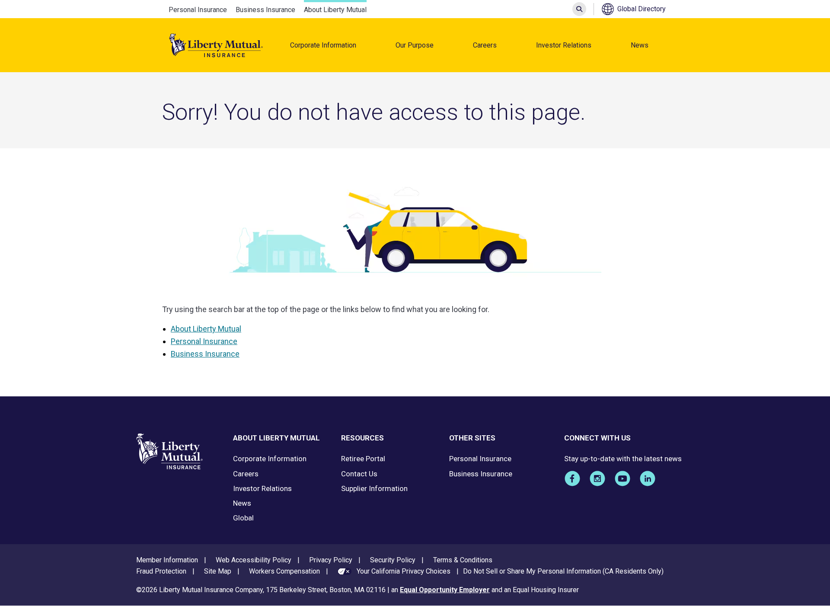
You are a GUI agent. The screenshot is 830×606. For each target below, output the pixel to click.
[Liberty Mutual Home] (216, 45)
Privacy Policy (330, 560)
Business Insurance (265, 10)
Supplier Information (374, 488)
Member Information (167, 560)
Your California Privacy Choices (403, 571)
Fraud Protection (161, 571)
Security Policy (392, 560)
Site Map (217, 571)
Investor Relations (563, 45)
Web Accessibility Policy (253, 560)
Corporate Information (323, 45)
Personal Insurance (198, 10)
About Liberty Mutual (335, 10)
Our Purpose (415, 45)
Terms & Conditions (462, 560)
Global (243, 518)
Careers (485, 45)
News (639, 45)
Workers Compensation (284, 571)
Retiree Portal (363, 458)
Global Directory (641, 9)
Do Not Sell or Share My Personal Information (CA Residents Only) (563, 571)
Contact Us (359, 473)
